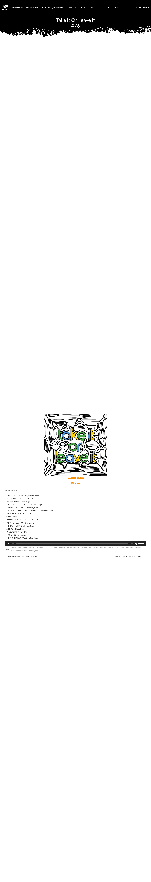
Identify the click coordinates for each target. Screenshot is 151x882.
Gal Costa (53, 548)
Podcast (72, 478)
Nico (12, 551)
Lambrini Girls (86, 548)
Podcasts (95, 8)
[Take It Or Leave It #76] (75, 445)
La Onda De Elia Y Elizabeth (69, 548)
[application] (75, 543)
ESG (46, 548)
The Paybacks (34, 551)
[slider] (141, 543)
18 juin (77, 483)
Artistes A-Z (112, 8)
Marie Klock (124, 548)
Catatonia (39, 548)
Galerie (125, 8)
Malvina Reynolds (99, 548)
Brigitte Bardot (28, 548)
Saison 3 (80, 478)
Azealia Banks (16, 548)
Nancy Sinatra (135, 548)
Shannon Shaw (21, 551)
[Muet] (136, 543)
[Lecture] (8, 543)
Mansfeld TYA (113, 548)
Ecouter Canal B (141, 8)
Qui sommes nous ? (77, 8)
